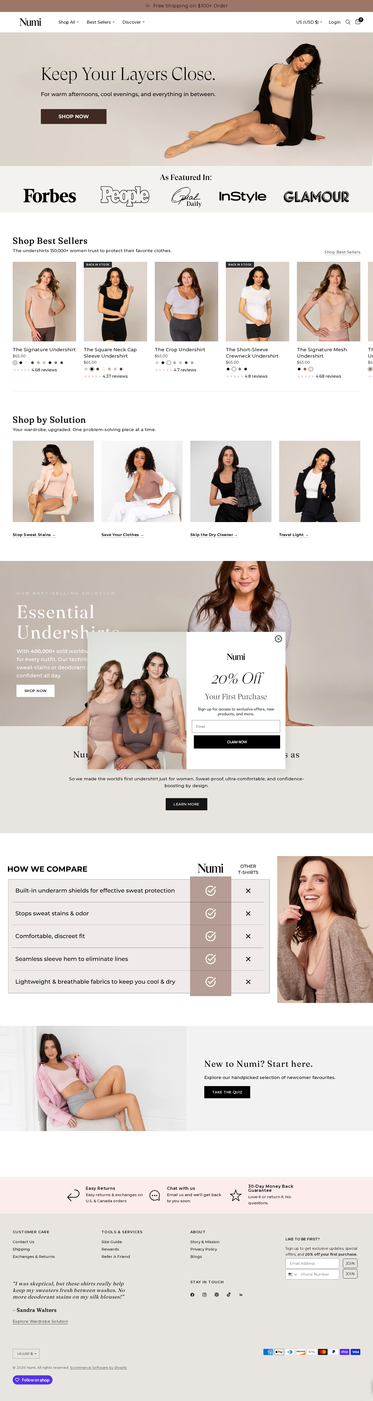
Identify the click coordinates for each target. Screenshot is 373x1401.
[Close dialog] (278, 639)
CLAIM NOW (237, 742)
